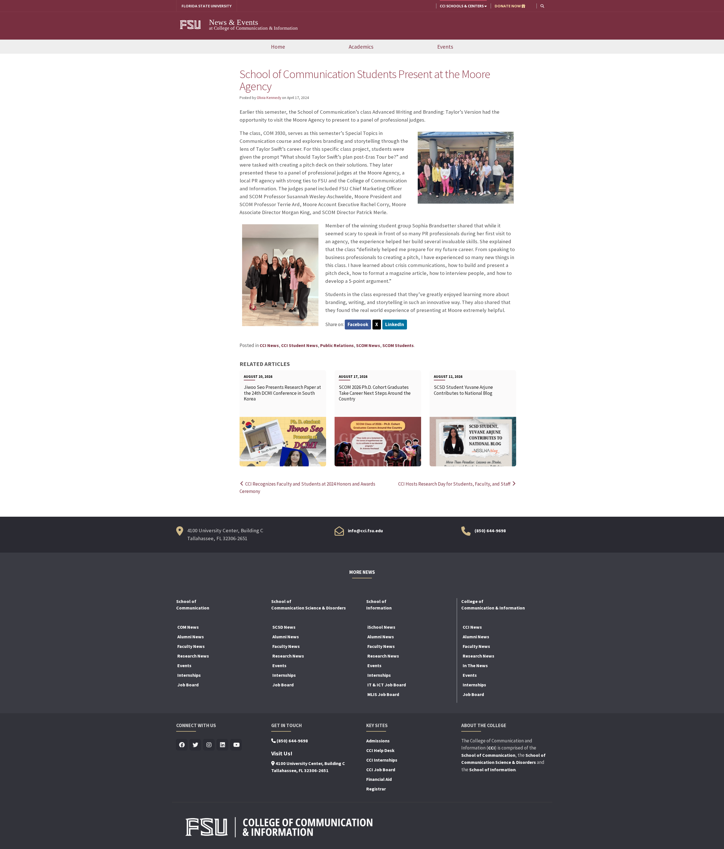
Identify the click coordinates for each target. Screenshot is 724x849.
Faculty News (191, 646)
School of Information (492, 769)
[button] (542, 6)
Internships (189, 675)
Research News (193, 656)
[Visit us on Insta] (209, 745)
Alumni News (190, 636)
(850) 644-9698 (490, 530)
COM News (188, 627)
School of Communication (488, 755)
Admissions (378, 741)
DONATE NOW (508, 5)
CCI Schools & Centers (462, 5)
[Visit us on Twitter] (195, 745)
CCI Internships (381, 760)
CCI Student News (299, 345)
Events (445, 46)
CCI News (269, 345)
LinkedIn (394, 324)
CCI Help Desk (380, 750)
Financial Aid (379, 779)
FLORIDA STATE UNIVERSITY (207, 5)
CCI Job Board (380, 769)
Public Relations (337, 345)
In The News (475, 665)
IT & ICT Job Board (386, 685)
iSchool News (381, 627)
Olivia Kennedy (269, 97)
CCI (491, 748)
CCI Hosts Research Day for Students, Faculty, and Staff (454, 484)
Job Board (188, 685)
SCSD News (284, 627)
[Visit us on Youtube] (236, 745)
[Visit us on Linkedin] (223, 745)
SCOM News (368, 345)
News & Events (233, 22)
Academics (361, 46)
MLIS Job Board (383, 694)
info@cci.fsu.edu (365, 530)
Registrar (376, 789)
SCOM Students (398, 345)
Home (278, 46)
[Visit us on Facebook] (182, 745)
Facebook (358, 324)
